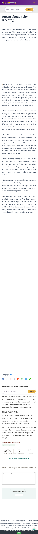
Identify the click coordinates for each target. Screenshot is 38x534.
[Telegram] (26, 379)
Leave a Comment (6, 24)
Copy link (19, 495)
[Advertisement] (19, 63)
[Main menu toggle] (34, 3)
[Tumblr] (14, 379)
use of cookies (30, 530)
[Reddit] (18, 379)
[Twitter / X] (6, 379)
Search (29, 9)
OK (19, 532)
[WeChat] (30, 379)
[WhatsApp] (22, 379)
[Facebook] (3, 379)
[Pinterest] (10, 379)
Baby (10, 375)
